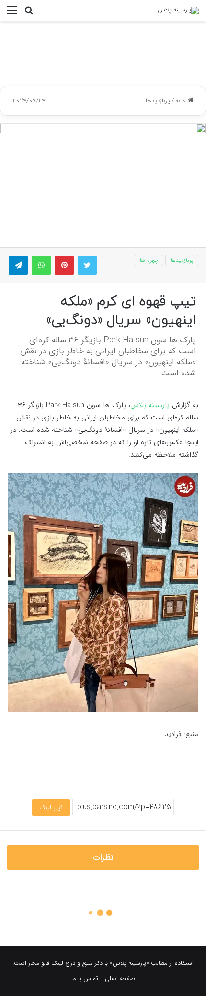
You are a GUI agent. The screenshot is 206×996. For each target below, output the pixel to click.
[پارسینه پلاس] (178, 10)
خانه (181, 101)
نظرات (103, 857)
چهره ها (149, 260)
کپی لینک (51, 808)
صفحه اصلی (120, 978)
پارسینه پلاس (150, 405)
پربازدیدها (158, 101)
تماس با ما (84, 978)
